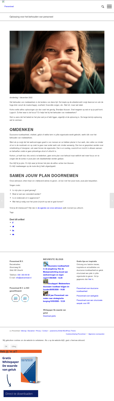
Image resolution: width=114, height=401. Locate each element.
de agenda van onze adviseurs (50, 207)
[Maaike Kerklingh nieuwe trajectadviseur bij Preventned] (112, 200)
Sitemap (23, 331)
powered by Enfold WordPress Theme (63, 331)
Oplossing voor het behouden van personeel (31, 16)
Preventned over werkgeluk (87, 295)
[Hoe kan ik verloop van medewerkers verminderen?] (2, 200)
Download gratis (49, 316)
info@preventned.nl (23, 277)
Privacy (38, 331)
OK (6, 346)
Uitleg (14, 346)
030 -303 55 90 (23, 274)
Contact (45, 331)
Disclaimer (31, 331)
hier (89, 279)
